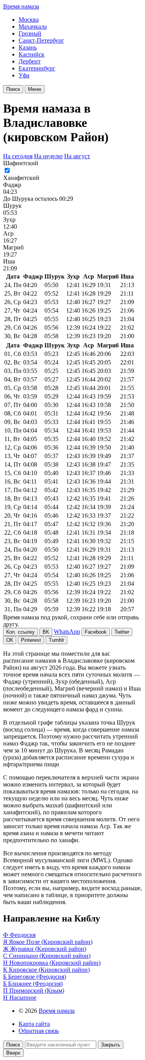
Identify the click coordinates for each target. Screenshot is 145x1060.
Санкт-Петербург (41, 40)
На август (77, 156)
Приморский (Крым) (36, 990)
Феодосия (23, 935)
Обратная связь (39, 1031)
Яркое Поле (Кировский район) (50, 942)
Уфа (24, 75)
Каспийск (31, 54)
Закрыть (110, 1045)
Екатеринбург (37, 68)
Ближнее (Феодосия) (35, 983)
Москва (29, 19)
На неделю (48, 156)
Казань (28, 47)
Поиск (13, 89)
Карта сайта (34, 1024)
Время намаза (21, 6)
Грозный (30, 33)
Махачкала (33, 26)
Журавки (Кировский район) (48, 948)
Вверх (13, 1053)
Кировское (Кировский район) (49, 969)
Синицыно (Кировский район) (49, 955)
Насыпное (22, 997)
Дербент (30, 61)
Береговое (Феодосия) (37, 976)
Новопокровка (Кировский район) (55, 962)
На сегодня (17, 156)
